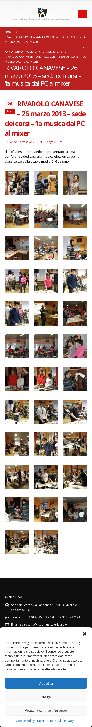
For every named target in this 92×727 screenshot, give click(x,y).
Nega (46, 696)
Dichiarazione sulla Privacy (55, 721)
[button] (84, 633)
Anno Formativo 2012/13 (27, 142)
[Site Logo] (41, 14)
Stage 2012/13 (55, 142)
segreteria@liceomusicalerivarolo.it (44, 624)
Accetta (46, 683)
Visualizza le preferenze (46, 710)
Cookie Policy (25, 721)
